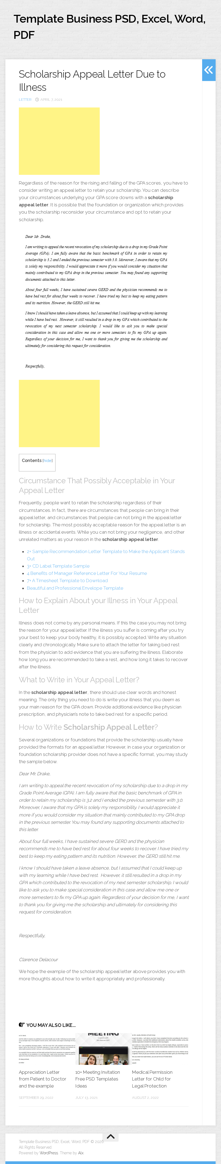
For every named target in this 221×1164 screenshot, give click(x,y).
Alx (81, 1153)
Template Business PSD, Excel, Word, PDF (109, 26)
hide (47, 460)
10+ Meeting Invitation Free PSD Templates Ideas (97, 1079)
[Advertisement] (59, 141)
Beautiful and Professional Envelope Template (75, 588)
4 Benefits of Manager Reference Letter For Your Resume (87, 573)
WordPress (49, 1153)
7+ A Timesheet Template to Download (67, 580)
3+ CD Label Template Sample (58, 566)
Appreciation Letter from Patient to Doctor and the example (42, 1079)
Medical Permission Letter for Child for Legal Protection (152, 1079)
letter (25, 100)
